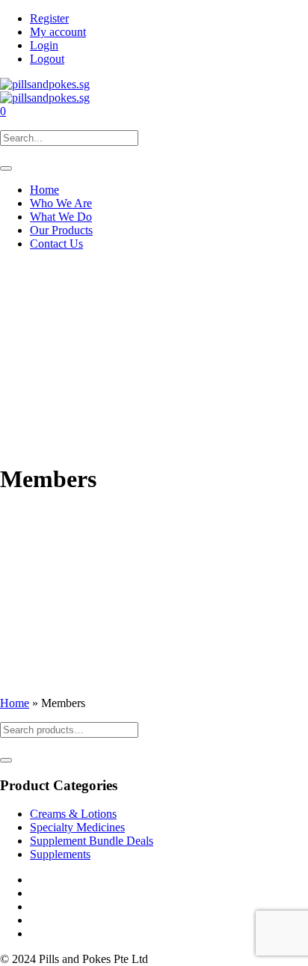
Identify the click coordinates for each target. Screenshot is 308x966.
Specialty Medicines (77, 827)
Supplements (60, 854)
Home (14, 703)
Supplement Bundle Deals (91, 840)
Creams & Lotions (73, 813)
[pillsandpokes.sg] (45, 91)
